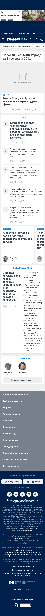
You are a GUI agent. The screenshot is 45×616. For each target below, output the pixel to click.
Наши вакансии (10, 440)
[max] (29, 494)
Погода (34, 33)
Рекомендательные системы (22, 570)
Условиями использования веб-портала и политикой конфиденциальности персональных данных (23, 555)
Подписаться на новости (15, 394)
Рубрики (6, 407)
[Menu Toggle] (3, 39)
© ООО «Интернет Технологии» (22, 599)
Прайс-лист (8, 420)
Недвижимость (9, 33)
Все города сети (10, 466)
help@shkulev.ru (28, 530)
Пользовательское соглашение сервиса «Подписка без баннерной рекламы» (22, 574)
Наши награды (9, 433)
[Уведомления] (36, 39)
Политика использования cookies (22, 566)
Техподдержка (10, 446)
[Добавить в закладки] (40, 109)
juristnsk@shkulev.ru (32, 528)
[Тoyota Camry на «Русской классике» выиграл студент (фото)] (22, 78)
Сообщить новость (12, 401)
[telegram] (9, 494)
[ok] (22, 494)
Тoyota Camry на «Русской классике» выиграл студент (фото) (20, 101)
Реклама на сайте (11, 414)
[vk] (16, 494)
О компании (8, 427)
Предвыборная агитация (15, 453)
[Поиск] (30, 39)
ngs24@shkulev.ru (33, 525)
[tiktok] (35, 494)
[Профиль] (42, 39)
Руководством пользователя (22, 551)
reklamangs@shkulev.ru (22, 538)
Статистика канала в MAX (15, 459)
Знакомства (23, 33)
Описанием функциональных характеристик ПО (23, 552)
